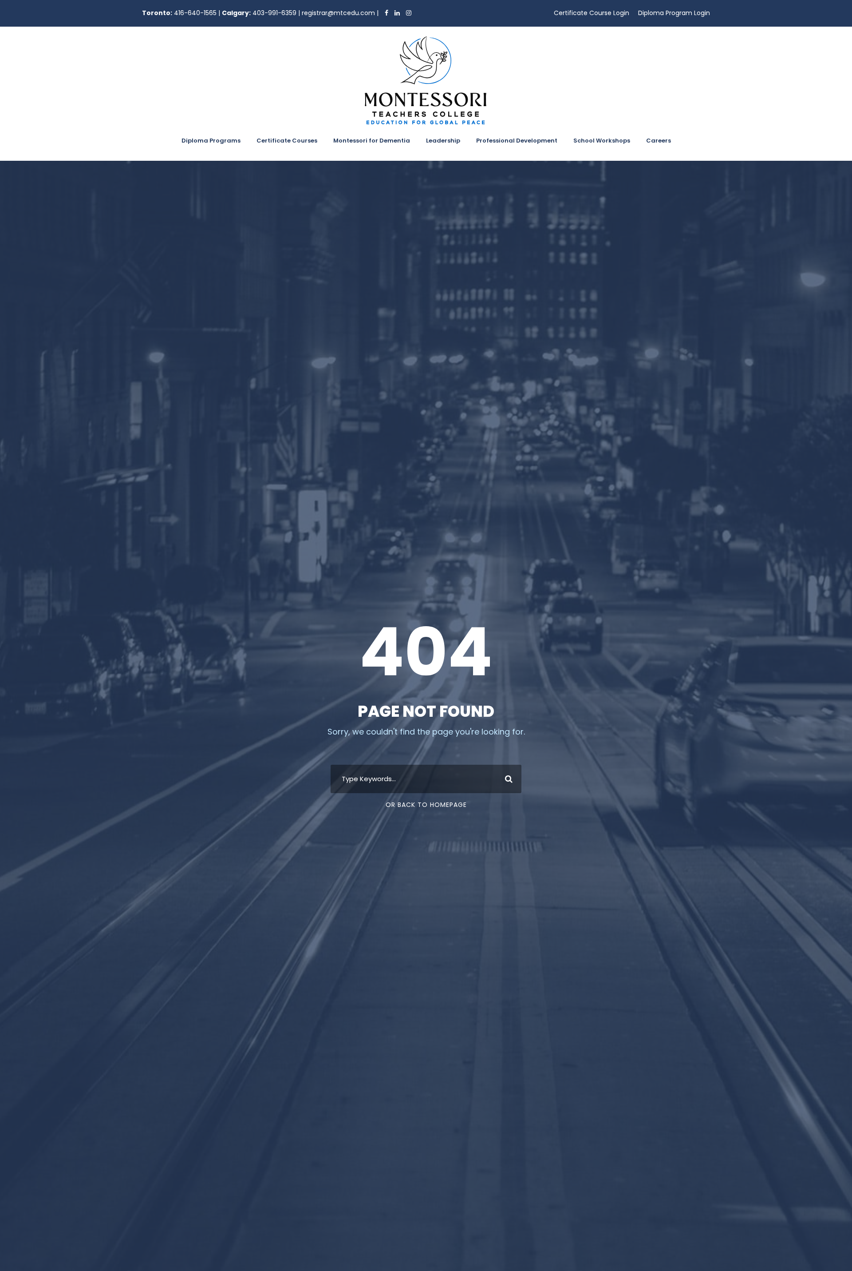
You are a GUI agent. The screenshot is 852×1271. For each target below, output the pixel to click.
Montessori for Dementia (371, 140)
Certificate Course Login (591, 12)
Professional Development (516, 140)
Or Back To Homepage (426, 804)
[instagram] (406, 12)
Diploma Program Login (674, 12)
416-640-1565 (195, 12)
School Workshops (601, 140)
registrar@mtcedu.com (338, 12)
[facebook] (384, 12)
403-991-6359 (274, 12)
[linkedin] (395, 12)
